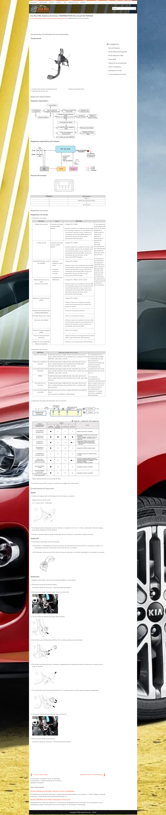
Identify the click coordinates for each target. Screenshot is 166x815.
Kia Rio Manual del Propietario (117, 52)
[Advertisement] (67, 26)
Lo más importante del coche (117, 74)
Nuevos (58, 2)
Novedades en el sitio (115, 70)
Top (65, 2)
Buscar (83, 2)
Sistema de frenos (51, 18)
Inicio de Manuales (114, 48)
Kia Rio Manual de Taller (115, 55)
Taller (52, 2)
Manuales (33, 2)
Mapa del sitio (73, 2)
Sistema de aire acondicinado (117, 63)
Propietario (43, 2)
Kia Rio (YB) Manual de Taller (38, 18)
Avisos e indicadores (114, 67)
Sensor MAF (112, 59)
